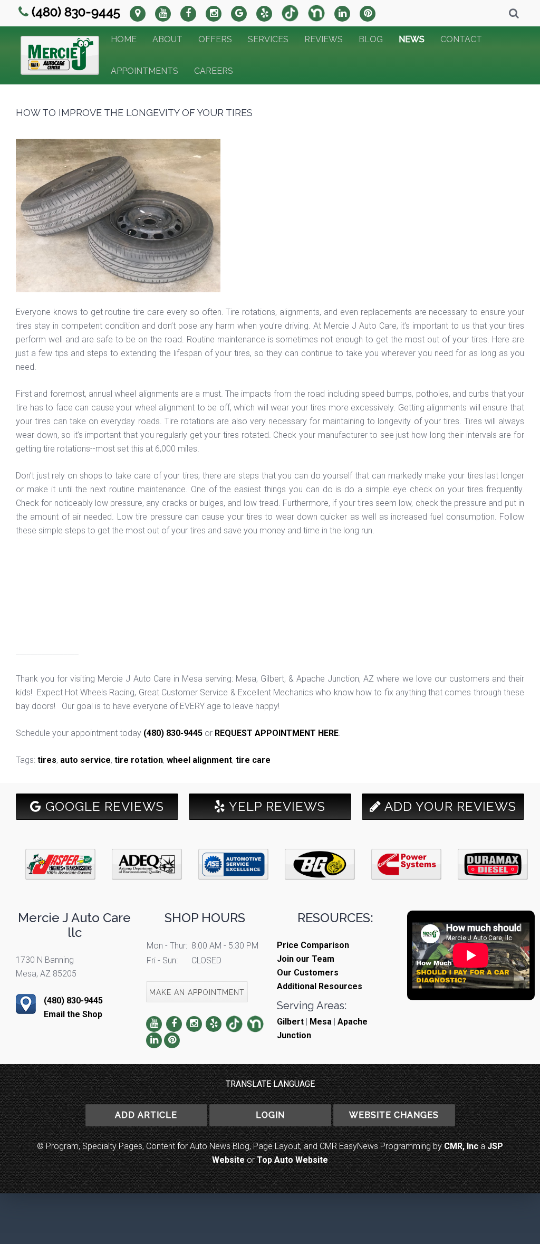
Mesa (321, 1022)
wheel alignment (199, 760)
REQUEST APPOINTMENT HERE (277, 733)
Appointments (144, 71)
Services (268, 39)
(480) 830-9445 (75, 12)
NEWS (412, 39)
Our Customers (308, 973)
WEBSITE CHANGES (394, 1115)
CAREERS (213, 71)
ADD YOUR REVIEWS (448, 806)
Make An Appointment (197, 992)
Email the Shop (73, 1014)
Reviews (323, 39)
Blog (371, 39)
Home (124, 39)
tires (46, 760)
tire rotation (138, 760)
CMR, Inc (461, 1146)
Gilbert (290, 1022)
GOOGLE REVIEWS (103, 806)
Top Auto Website (292, 1160)
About (167, 39)
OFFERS (215, 39)
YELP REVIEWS (275, 806)
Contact (461, 39)
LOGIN (270, 1115)
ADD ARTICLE (146, 1115)
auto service (85, 760)
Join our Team (305, 959)
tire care (253, 760)
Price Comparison (313, 945)
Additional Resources (319, 986)
